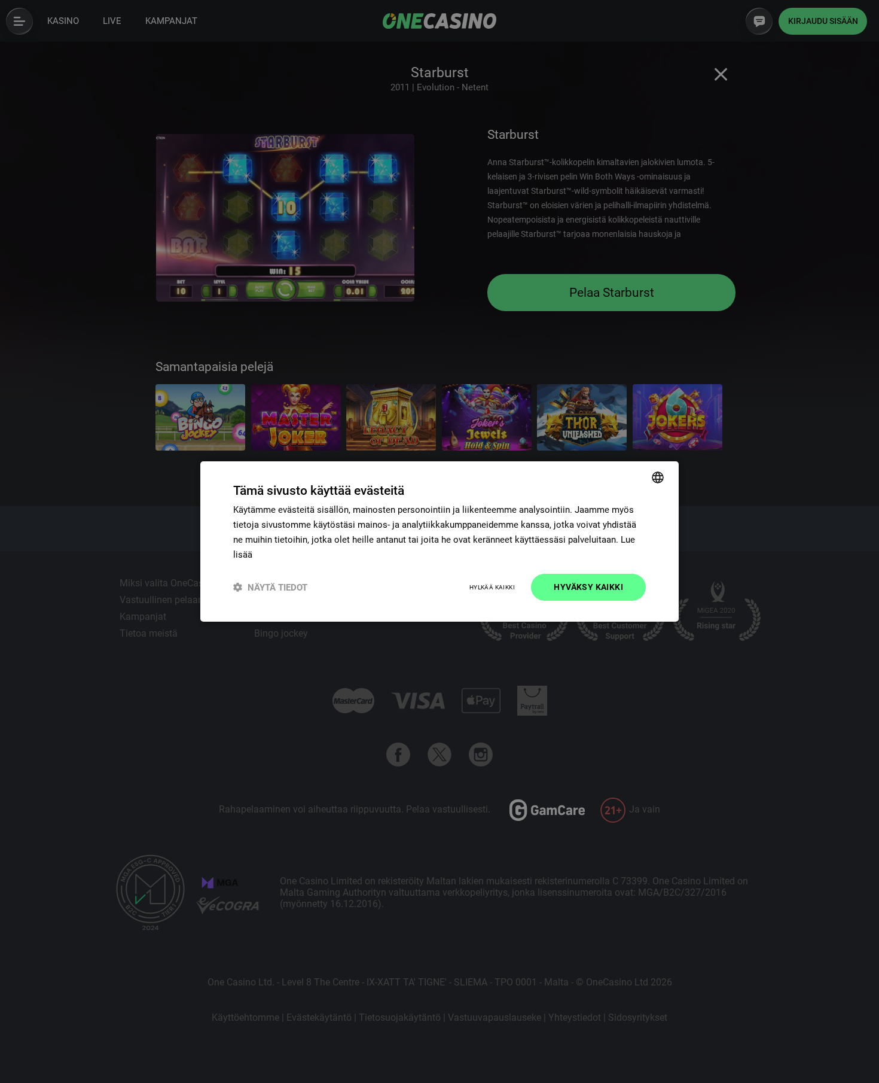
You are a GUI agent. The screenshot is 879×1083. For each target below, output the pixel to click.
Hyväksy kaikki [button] (588, 587)
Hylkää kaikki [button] (492, 587)
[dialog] (439, 541)
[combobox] (658, 477)
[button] (270, 587)
